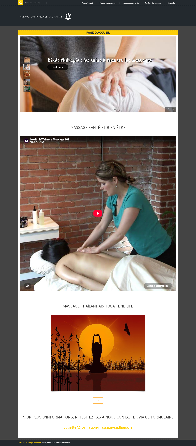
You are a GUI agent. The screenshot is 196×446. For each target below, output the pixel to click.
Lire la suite (58, 67)
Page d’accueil (87, 3)
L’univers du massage (107, 3)
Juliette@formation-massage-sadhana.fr (98, 427)
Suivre (98, 400)
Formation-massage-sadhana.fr (29, 443)
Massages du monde (131, 3)
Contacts (171, 3)
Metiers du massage (153, 3)
